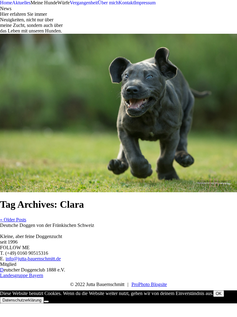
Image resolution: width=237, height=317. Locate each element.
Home (6, 2)
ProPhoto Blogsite (149, 284)
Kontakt (126, 2)
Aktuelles (21, 2)
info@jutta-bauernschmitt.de (33, 258)
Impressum (145, 2)
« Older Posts (13, 219)
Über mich (108, 2)
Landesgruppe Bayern (21, 275)
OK (219, 293)
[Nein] (46, 301)
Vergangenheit (84, 2)
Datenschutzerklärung (21, 300)
